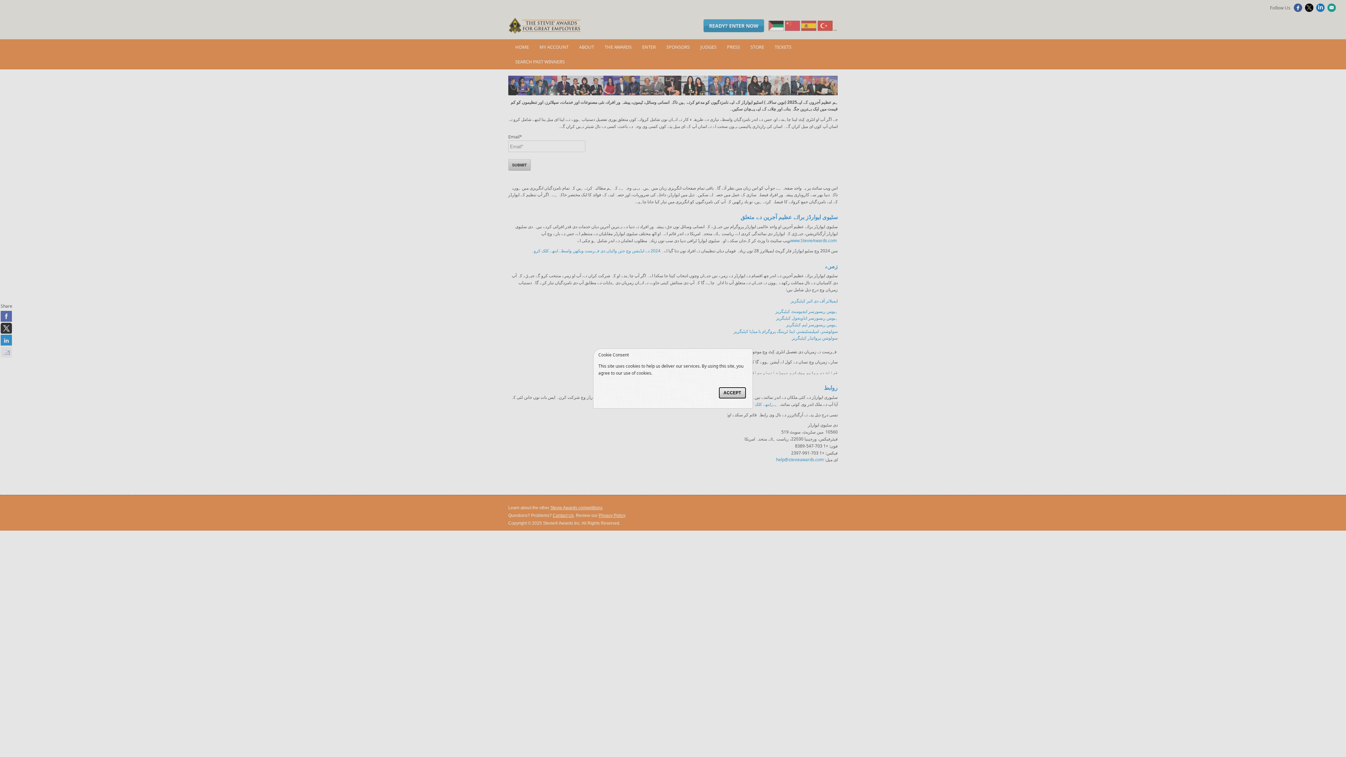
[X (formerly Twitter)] (1310, 10)
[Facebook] (1299, 10)
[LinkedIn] (1321, 10)
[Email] (1332, 10)
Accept (732, 392)
